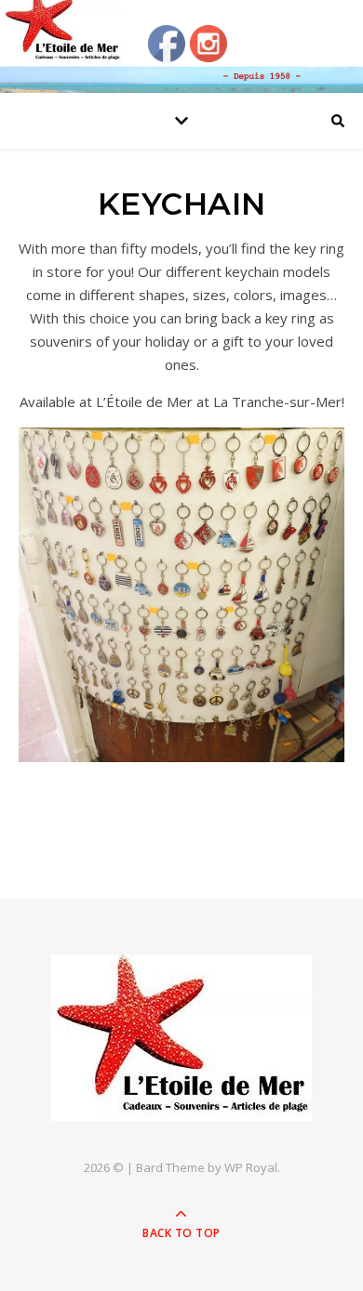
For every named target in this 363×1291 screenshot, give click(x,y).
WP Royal (250, 1167)
